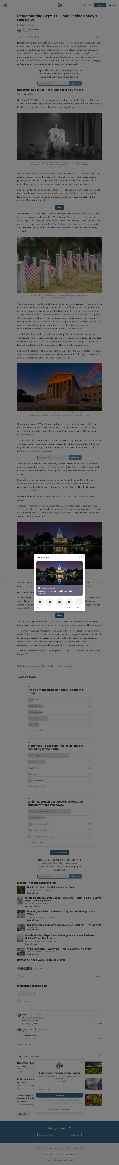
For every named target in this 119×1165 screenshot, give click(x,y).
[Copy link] (40, 602)
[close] (82, 557)
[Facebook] (49, 602)
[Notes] (69, 602)
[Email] (59, 602)
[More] (79, 602)
